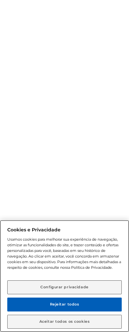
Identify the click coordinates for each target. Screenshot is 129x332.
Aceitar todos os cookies (64, 321)
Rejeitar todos (64, 304)
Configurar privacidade (64, 287)
